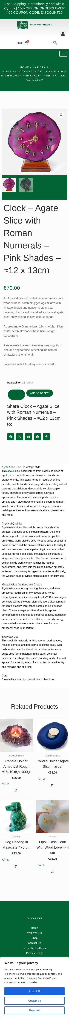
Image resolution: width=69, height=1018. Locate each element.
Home (24, 67)
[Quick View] (8, 784)
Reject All (34, 1010)
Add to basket (39, 393)
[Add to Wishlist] (16, 395)
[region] (34, 987)
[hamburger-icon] (63, 54)
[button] (62, 34)
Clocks (21, 71)
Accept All (34, 991)
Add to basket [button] (20, 784)
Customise (34, 1000)
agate (10, 470)
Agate (5, 466)
